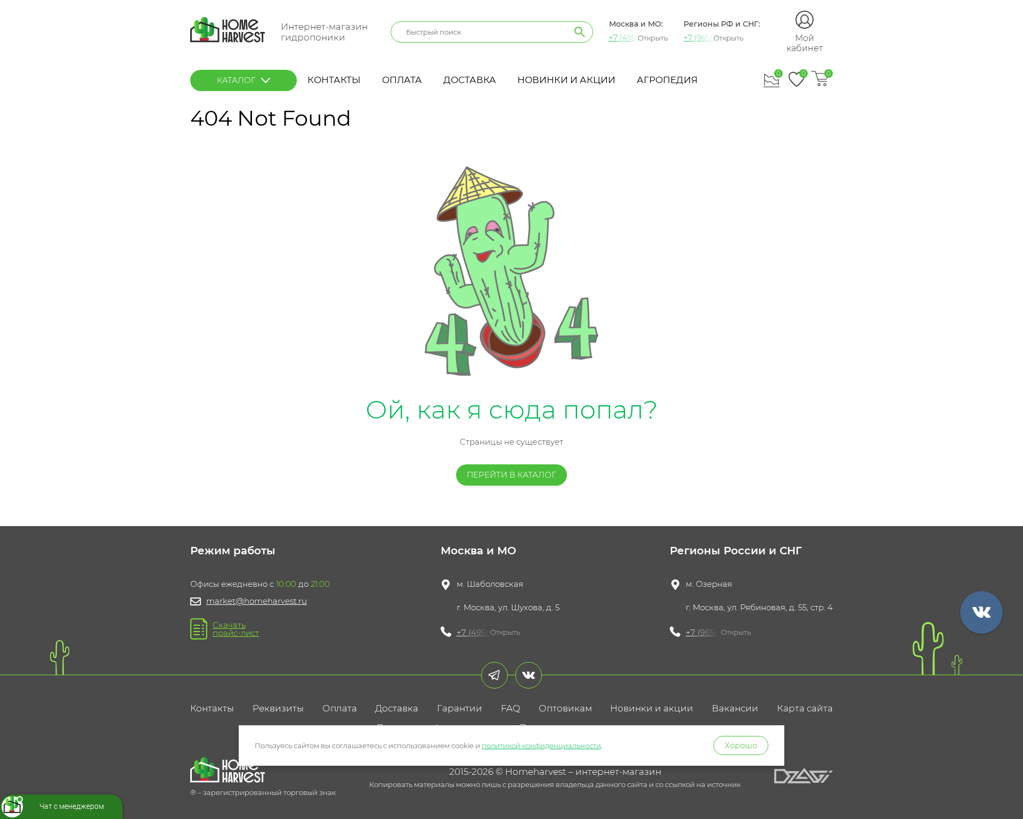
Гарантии (459, 708)
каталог (236, 80)
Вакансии (735, 708)
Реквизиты (278, 708)
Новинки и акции (566, 80)
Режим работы (232, 550)
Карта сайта (805, 708)
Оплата (402, 80)
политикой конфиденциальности (541, 745)
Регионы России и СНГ (736, 550)
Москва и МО (478, 550)
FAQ (510, 708)
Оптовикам (565, 708)
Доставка (469, 80)
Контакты (334, 80)
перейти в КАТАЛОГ (511, 475)
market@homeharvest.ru (256, 601)
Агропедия (667, 80)
